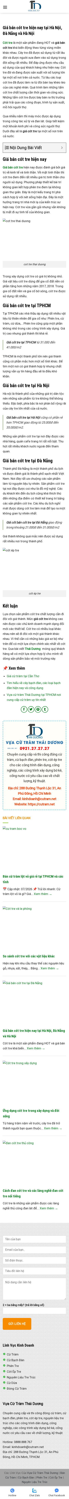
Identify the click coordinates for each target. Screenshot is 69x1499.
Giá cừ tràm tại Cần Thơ (23, 676)
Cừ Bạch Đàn (26, 1477)
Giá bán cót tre (13, 167)
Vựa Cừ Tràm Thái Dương (42, 1473)
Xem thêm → (43, 894)
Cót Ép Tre (55, 1477)
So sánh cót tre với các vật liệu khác (29, 956)
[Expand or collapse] (62, 148)
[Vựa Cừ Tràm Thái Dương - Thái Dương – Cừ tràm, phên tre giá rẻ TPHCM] (34, 6)
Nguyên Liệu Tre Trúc (34, 1482)
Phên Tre (41, 1477)
